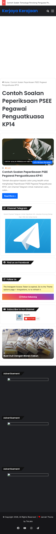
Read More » (10, 196)
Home (6, 82)
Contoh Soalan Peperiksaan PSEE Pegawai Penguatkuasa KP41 (25, 174)
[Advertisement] (28, 48)
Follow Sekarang (29, 297)
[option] (28, 344)
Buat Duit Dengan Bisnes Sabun (21, 355)
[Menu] (52, 12)
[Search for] (47, 12)
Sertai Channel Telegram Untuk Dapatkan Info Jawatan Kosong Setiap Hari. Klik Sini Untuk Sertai (28, 215)
